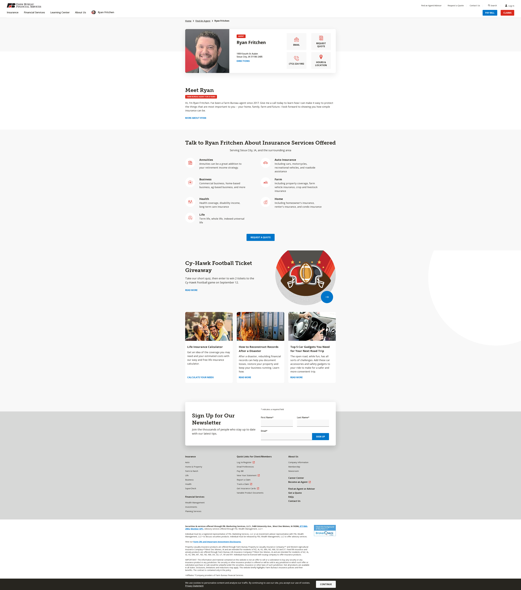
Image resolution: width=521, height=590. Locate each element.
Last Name (303, 417)
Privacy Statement (194, 585)
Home (188, 20)
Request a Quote (456, 5)
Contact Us (475, 5)
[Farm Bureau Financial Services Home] (24, 5)
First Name (267, 417)
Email (264, 430)
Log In (511, 5)
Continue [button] (326, 584)
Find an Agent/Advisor (431, 5)
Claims (507, 12)
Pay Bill (490, 12)
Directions (243, 61)
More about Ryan (195, 117)
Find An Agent (203, 20)
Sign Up (320, 436)
